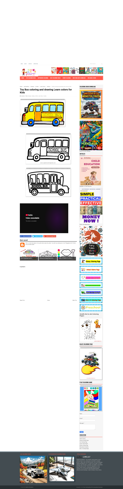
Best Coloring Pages (55, 78)
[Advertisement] (42, 10)
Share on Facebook (27, 236)
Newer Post (22, 300)
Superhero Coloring (43, 78)
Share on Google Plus (50, 236)
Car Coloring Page (83, 442)
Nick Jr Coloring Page (84, 448)
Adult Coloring (82, 438)
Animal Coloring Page (84, 440)
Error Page (36, 63)
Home (22, 63)
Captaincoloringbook (29, 487)
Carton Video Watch (84, 443)
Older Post (74, 300)
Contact (30, 63)
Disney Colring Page (84, 445)
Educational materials (84, 447)
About (25, 63)
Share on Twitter (38, 236)
